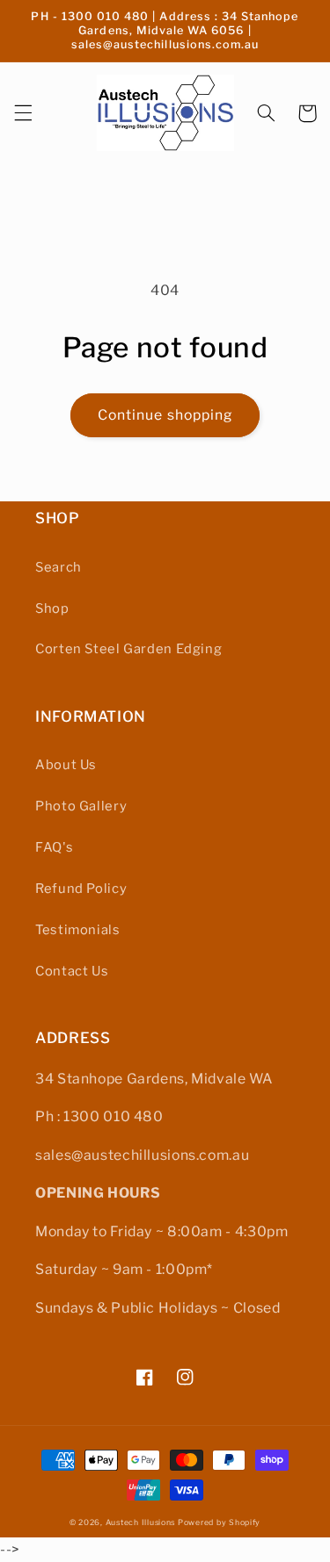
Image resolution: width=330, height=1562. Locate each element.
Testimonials (78, 930)
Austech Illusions (141, 1522)
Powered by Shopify (219, 1522)
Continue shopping (165, 415)
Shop (52, 608)
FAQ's (54, 847)
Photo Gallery (81, 806)
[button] (23, 113)
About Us (66, 765)
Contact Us (71, 971)
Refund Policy (81, 888)
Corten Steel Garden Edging (128, 649)
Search (58, 567)
